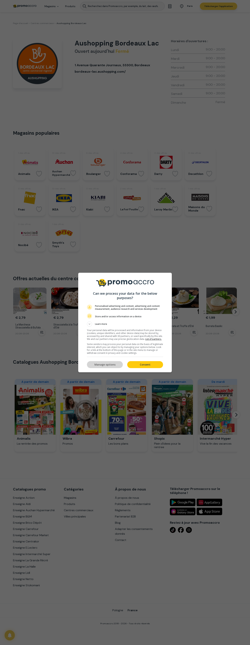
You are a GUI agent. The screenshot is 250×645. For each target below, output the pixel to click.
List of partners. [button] (153, 339)
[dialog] (125, 322)
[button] (125, 324)
